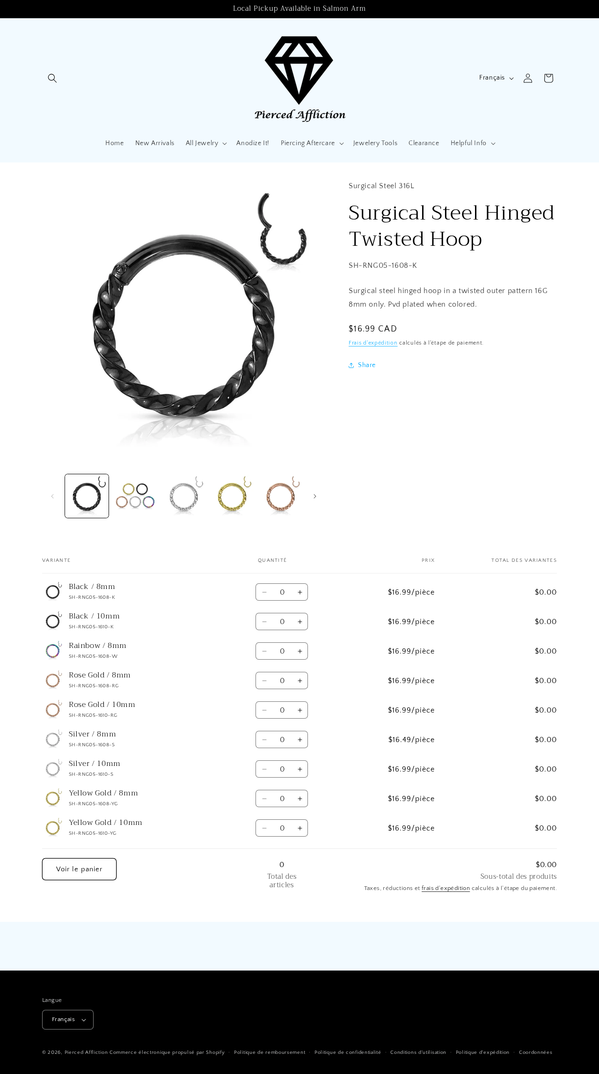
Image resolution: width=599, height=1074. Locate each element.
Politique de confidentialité (347, 1052)
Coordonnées (536, 1052)
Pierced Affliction (86, 1052)
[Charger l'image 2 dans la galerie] (135, 496)
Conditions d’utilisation (418, 1052)
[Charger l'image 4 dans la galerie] (232, 496)
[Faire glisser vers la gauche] (52, 496)
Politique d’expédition (483, 1052)
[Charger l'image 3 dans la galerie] (183, 496)
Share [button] (367, 365)
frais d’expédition (446, 888)
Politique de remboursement (269, 1052)
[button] (52, 78)
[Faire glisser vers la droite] (315, 496)
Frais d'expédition (373, 343)
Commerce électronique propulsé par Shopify (167, 1052)
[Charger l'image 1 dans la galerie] (87, 496)
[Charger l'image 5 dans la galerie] (280, 496)
